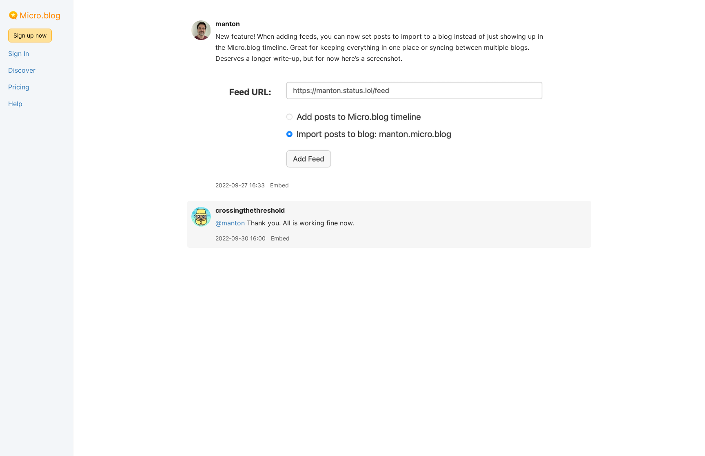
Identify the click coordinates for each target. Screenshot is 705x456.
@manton (230, 223)
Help (15, 104)
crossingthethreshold (250, 210)
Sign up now (30, 35)
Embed (279, 185)
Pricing (18, 87)
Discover (21, 70)
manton (227, 24)
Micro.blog (40, 15)
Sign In (18, 53)
